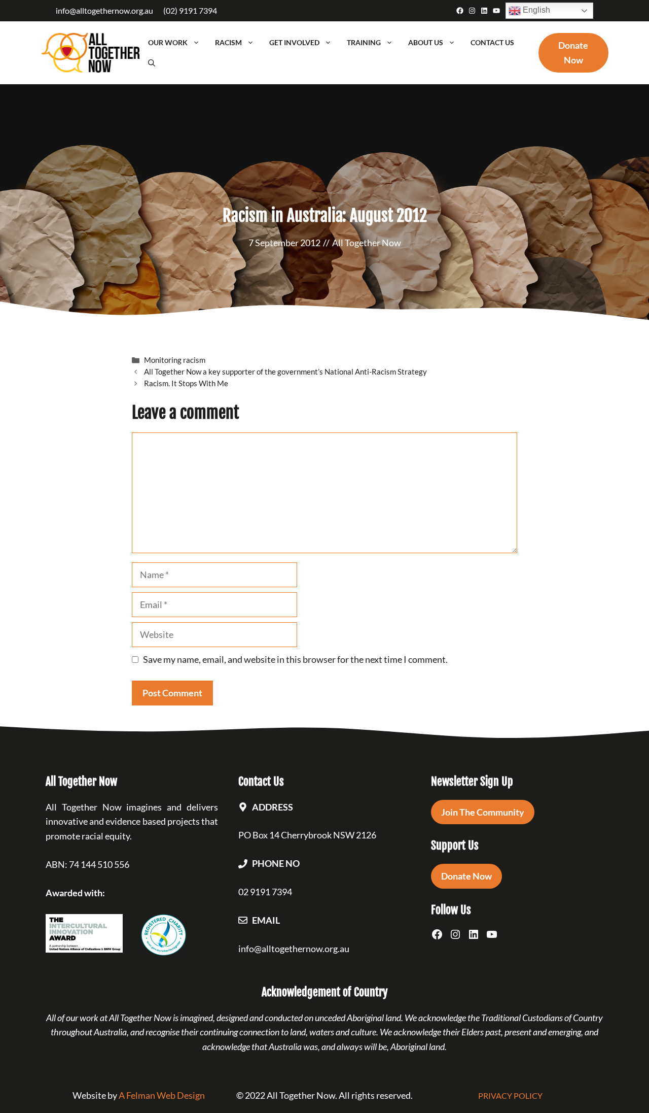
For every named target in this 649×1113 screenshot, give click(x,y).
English (535, 10)
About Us (425, 42)
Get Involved (294, 42)
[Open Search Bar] (151, 63)
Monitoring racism (174, 359)
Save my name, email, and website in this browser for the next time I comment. (295, 659)
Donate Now (466, 876)
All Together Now (366, 242)
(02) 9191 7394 (190, 10)
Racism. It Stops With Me (186, 383)
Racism (228, 42)
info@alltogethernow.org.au (104, 10)
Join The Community (482, 812)
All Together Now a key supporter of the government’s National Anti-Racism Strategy (285, 371)
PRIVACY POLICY (510, 1095)
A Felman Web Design (162, 1095)
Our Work (168, 42)
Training (364, 42)
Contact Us (492, 42)
